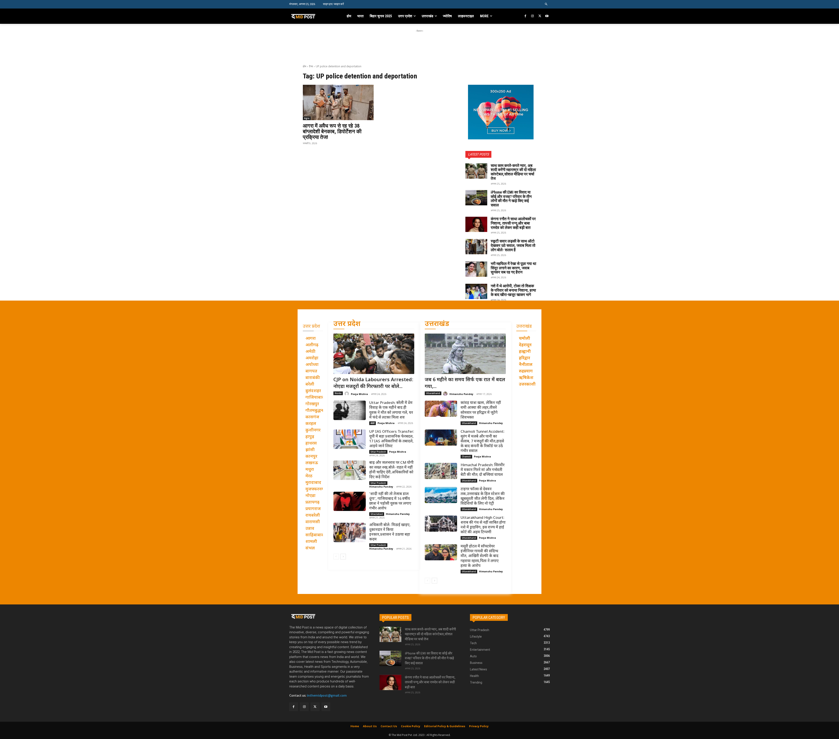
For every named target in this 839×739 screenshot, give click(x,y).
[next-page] (343, 556)
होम (304, 66)
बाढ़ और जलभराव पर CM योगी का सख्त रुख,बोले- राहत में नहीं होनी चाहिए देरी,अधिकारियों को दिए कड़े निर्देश (391, 470)
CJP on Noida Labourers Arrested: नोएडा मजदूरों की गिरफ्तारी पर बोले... (373, 383)
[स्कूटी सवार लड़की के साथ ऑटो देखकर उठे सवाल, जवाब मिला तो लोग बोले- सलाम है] (476, 246)
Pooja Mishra (359, 394)
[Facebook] (526, 16)
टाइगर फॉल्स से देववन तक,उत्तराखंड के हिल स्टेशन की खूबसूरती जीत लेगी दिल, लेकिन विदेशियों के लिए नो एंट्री (483, 496)
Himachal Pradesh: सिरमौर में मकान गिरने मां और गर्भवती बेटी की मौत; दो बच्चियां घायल (482, 470)
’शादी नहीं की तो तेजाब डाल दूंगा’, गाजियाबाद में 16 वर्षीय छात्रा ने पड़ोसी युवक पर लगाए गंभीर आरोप (390, 501)
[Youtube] (547, 16)
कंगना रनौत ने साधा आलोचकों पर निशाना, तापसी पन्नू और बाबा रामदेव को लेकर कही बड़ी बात (513, 223)
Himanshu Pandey (381, 486)
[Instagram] (533, 16)
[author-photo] (347, 393)
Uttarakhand (433, 393)
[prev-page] (336, 556)
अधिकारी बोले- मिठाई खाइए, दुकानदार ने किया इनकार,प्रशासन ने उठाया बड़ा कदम (390, 532)
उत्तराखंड (437, 324)
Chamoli (466, 456)
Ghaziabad (377, 514)
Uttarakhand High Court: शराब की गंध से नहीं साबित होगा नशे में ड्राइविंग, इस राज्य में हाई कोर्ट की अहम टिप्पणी (483, 525)
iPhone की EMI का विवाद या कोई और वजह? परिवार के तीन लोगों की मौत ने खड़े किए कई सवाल (511, 198)
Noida (338, 393)
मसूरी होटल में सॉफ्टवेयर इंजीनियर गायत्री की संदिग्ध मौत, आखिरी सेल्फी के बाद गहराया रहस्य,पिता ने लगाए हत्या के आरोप (480, 556)
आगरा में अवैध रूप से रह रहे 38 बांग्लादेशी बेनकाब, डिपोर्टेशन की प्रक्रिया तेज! (332, 131)
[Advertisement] (419, 43)
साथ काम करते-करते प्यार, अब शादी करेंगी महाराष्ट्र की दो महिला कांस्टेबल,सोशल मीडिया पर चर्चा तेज (513, 172)
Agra (306, 118)
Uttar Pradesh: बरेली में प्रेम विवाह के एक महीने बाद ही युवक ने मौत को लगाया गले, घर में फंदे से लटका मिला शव (391, 410)
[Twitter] (540, 16)
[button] (546, 4)
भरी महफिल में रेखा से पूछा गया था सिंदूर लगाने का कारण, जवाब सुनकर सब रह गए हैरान (513, 268)
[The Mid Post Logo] (312, 16)
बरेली (372, 423)
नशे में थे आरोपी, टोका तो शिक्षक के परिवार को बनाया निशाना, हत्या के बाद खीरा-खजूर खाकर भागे (513, 290)
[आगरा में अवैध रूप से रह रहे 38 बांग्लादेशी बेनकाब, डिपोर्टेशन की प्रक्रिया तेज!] (338, 102)
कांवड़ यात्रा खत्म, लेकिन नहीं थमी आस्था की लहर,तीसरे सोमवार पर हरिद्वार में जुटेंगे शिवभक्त (481, 410)
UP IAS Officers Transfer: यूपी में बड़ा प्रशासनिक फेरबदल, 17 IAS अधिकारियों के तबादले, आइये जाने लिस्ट (391, 439)
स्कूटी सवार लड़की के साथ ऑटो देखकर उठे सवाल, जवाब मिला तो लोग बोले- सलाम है (513, 245)
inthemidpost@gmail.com (327, 695)
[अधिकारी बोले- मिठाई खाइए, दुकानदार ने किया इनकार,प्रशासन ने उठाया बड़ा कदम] (349, 532)
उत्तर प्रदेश (347, 324)
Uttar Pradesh (378, 451)
